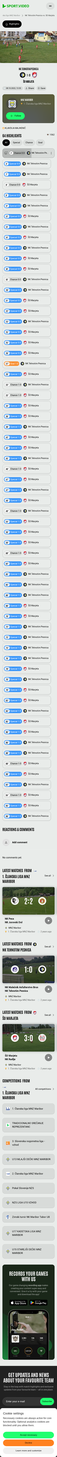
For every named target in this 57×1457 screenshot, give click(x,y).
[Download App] (18, 1303)
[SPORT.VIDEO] (16, 6)
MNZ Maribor (27, 99)
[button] (28, 153)
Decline (28, 1443)
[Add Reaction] (6, 153)
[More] (51, 153)
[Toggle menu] (50, 6)
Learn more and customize (28, 1450)
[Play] (48, 920)
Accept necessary (28, 1435)
